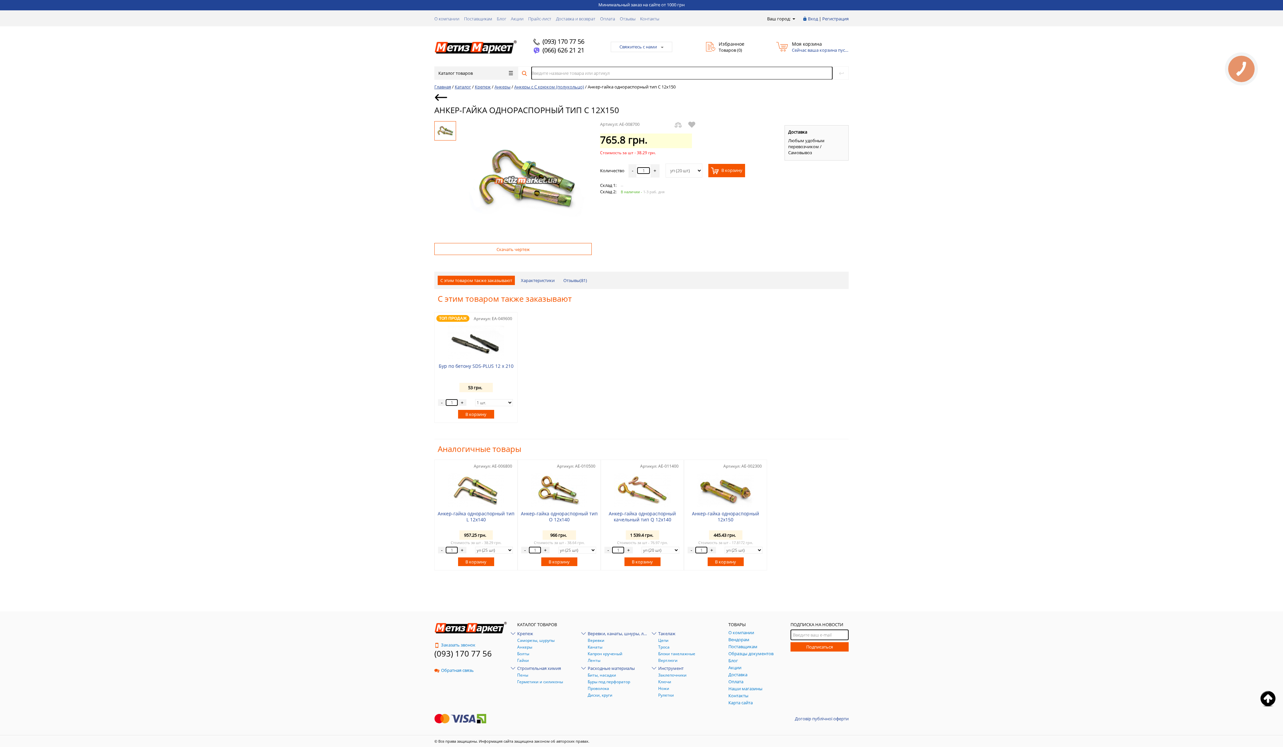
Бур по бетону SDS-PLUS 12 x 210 (476, 366)
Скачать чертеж (513, 249)
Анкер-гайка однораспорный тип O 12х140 (559, 516)
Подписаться (819, 647)
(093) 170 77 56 (563, 41)
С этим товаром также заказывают (476, 280)
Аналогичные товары (479, 448)
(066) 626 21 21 (563, 50)
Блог (501, 19)
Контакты (649, 19)
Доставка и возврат (575, 19)
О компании (446, 19)
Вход (813, 19)
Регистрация (835, 19)
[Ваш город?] (793, 19)
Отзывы (627, 19)
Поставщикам (478, 19)
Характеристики (538, 280)
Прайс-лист (539, 19)
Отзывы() (575, 280)
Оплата (607, 19)
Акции (517, 19)
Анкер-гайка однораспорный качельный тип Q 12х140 (642, 516)
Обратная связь (457, 670)
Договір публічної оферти (822, 719)
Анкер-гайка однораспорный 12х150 (725, 516)
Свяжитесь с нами (638, 47)
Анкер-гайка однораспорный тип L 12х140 (476, 516)
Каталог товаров (455, 73)
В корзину (731, 171)
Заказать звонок (458, 645)
